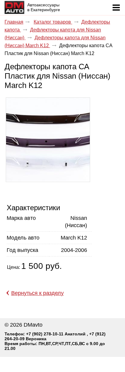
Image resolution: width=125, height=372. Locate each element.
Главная (14, 21)
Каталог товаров (53, 21)
